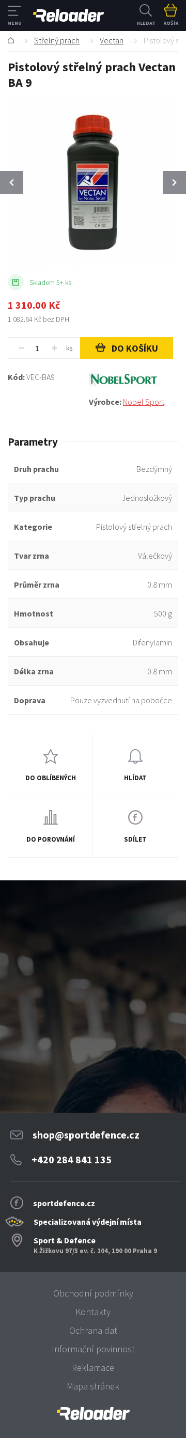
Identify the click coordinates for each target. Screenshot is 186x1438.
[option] (93, 182)
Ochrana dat (93, 1330)
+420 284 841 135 (72, 1159)
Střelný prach (57, 40)
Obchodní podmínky (93, 1293)
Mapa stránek (93, 1386)
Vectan (111, 40)
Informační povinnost (93, 1349)
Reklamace (93, 1367)
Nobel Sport (143, 402)
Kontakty (93, 1312)
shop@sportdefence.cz (86, 1134)
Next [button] (174, 182)
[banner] (93, 1413)
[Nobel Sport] (133, 379)
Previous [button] (11, 182)
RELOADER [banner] (68, 15)
